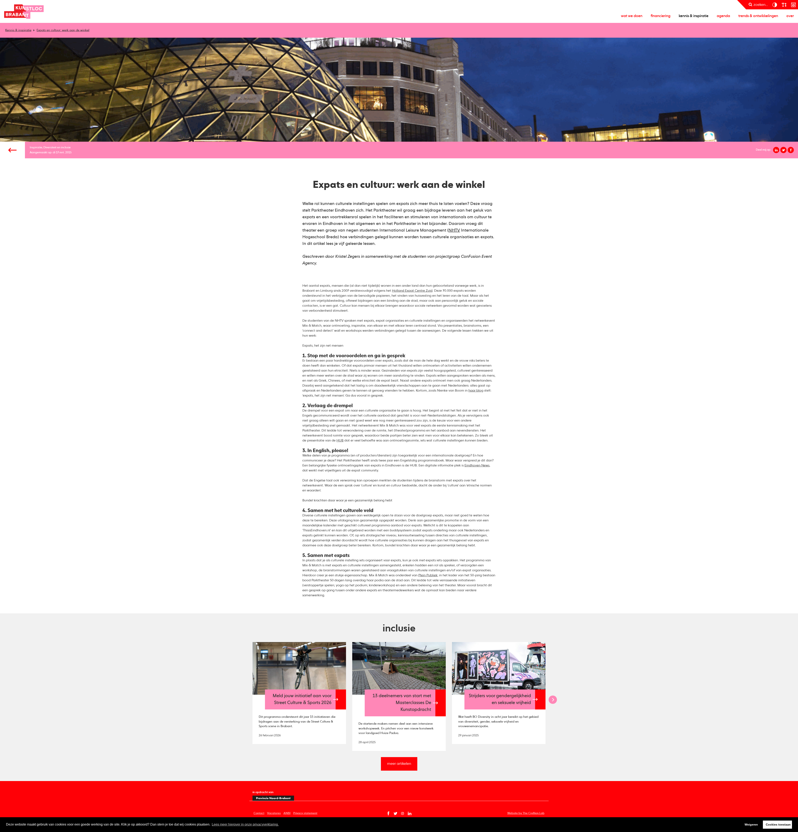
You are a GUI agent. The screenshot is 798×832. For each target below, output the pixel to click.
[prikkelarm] (793, 4)
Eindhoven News (476, 465)
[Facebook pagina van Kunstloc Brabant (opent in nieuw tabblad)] (388, 813)
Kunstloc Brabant (24, 11)
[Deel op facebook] (791, 150)
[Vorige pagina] (12, 150)
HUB (340, 440)
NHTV (454, 230)
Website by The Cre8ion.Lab (525, 813)
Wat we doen (631, 16)
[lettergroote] (784, 4)
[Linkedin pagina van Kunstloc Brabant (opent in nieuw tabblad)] (409, 813)
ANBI (287, 813)
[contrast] (774, 4)
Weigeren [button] (751, 824)
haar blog (475, 390)
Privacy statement (305, 813)
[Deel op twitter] (783, 150)
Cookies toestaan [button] (778, 824)
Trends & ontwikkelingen (758, 16)
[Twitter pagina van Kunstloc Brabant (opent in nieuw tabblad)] (395, 813)
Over (790, 16)
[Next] (553, 700)
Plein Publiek (427, 575)
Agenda (723, 16)
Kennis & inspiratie (693, 16)
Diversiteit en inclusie (57, 147)
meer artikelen (399, 764)
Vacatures (274, 813)
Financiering (660, 16)
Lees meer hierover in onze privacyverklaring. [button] (245, 824)
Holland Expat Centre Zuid (412, 291)
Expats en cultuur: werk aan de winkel (63, 30)
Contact (259, 813)
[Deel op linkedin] (776, 150)
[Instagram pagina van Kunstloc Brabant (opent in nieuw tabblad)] (402, 813)
